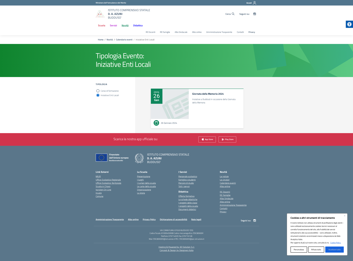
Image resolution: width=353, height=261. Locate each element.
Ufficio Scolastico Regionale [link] (108, 179)
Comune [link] (99, 196)
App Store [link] (208, 139)
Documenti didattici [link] (187, 209)
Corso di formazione (110, 90)
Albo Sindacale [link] (181, 32)
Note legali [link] (196, 219)
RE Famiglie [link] (165, 32)
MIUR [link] (98, 176)
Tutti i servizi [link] (184, 186)
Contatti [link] (240, 32)
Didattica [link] (138, 25)
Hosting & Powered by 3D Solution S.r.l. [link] (177, 247)
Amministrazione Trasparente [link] (219, 32)
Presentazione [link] (143, 176)
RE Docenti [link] (150, 32)
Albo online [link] (197, 32)
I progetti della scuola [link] (188, 206)
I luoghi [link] (140, 179)
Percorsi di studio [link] (186, 183)
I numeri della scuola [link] (146, 183)
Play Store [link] (229, 139)
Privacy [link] (251, 32)
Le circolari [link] (224, 179)
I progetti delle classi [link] (187, 202)
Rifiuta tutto (316, 249)
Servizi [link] (113, 25)
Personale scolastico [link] (187, 176)
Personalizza (299, 249)
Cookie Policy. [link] (335, 242)
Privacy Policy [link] (149, 219)
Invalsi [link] (99, 193)
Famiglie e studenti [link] (187, 179)
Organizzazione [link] (144, 189)
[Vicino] (344, 215)
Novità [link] (125, 25)
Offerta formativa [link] (186, 196)
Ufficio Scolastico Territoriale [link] (108, 183)
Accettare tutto (334, 249)
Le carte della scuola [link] (146, 186)
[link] (349, 24)
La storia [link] (141, 193)
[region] (317, 234)
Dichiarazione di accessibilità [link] (173, 219)
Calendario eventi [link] (228, 183)
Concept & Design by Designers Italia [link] (176, 250)
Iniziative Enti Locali (110, 95)
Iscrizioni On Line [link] (103, 189)
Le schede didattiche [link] (187, 199)
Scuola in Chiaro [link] (103, 186)
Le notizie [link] (224, 176)
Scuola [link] (101, 25)
